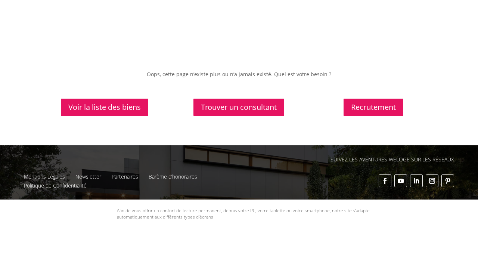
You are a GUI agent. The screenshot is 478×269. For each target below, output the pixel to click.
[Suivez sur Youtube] (400, 180)
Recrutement (373, 107)
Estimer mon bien (277, 25)
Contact (420, 12)
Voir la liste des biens (104, 107)
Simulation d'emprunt (216, 25)
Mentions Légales (44, 176)
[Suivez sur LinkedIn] (416, 180)
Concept (239, 12)
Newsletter (88, 176)
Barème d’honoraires (173, 176)
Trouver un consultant (394, 25)
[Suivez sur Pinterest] (447, 180)
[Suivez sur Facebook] (385, 180)
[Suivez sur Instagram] (432, 180)
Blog (397, 12)
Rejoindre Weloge (333, 25)
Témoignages (367, 12)
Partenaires (125, 176)
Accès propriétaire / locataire (387, 35)
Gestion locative (322, 12)
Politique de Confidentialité (55, 185)
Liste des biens (276, 12)
